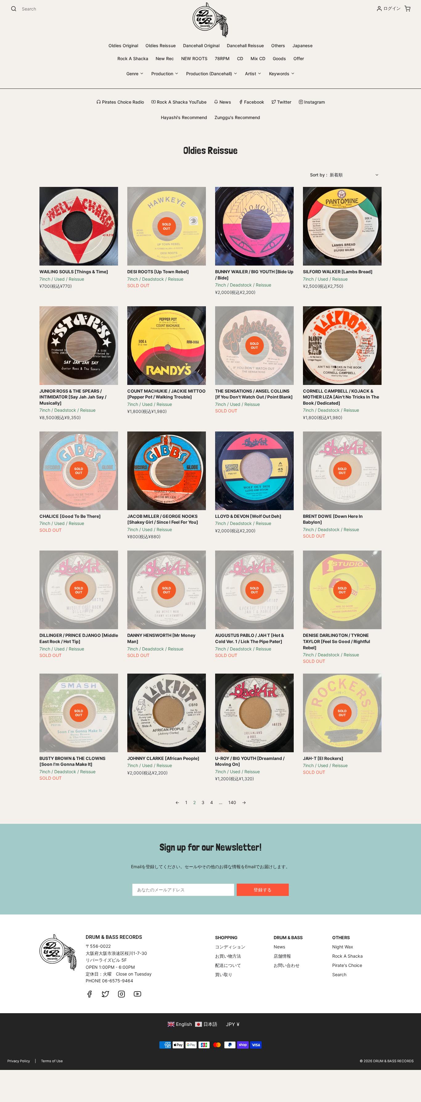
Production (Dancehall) (209, 73)
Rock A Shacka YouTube (181, 102)
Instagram (314, 102)
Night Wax (342, 946)
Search (339, 974)
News (224, 102)
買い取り (223, 974)
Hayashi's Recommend (184, 117)
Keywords (280, 73)
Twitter (283, 102)
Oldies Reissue (160, 45)
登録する (263, 889)
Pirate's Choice (347, 965)
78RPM (222, 58)
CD (240, 58)
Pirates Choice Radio (122, 102)
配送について (228, 965)
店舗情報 (282, 956)
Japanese (302, 45)
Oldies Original (123, 45)
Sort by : (318, 174)
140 (232, 802)
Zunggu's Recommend (237, 117)
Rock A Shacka (132, 58)
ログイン (392, 8)
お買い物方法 (228, 956)
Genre (133, 73)
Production (162, 73)
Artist (251, 73)
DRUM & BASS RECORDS (393, 1061)
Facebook (253, 102)
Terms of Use (52, 1061)
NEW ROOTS (194, 58)
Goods (279, 58)
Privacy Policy (18, 1061)
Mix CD (258, 58)
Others (278, 45)
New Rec (165, 58)
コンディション (230, 946)
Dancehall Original (201, 45)
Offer (298, 58)
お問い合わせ (287, 965)
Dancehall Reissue (245, 45)
